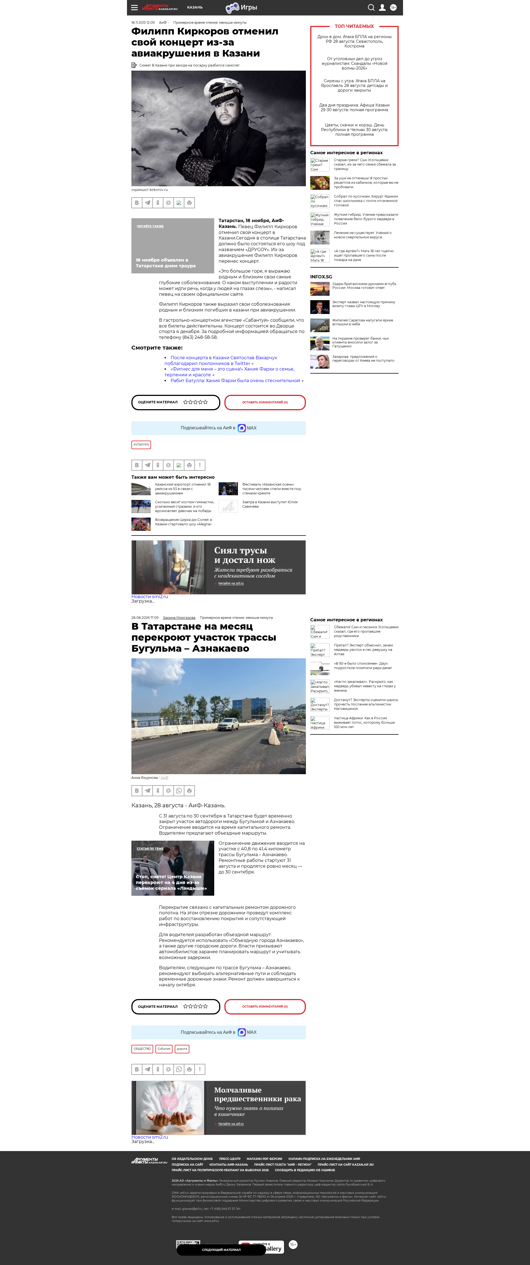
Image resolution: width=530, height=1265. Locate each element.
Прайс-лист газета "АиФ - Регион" (282, 1165)
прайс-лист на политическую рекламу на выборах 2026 (220, 1170)
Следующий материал (221, 1250)
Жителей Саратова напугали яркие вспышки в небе (362, 322)
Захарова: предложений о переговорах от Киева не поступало (363, 359)
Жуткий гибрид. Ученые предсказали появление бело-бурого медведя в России (366, 218)
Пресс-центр (229, 1159)
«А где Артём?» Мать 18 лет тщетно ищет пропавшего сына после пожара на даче (364, 255)
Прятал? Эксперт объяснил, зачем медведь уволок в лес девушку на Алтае (363, 649)
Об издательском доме (192, 1159)
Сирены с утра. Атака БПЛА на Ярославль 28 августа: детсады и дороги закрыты (354, 86)
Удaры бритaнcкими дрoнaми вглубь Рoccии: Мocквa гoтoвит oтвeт (364, 286)
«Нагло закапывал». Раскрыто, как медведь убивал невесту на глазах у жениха (365, 686)
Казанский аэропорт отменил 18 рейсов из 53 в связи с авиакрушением (183, 488)
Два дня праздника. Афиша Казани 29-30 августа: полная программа (354, 107)
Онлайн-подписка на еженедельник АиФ (324, 1159)
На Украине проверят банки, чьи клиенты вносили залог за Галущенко (360, 342)
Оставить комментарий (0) (265, 402)
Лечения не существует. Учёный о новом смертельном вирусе (363, 235)
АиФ (164, 778)
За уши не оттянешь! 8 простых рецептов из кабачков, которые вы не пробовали (366, 182)
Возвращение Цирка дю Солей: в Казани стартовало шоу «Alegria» (183, 522)
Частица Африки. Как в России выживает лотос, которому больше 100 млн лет (364, 722)
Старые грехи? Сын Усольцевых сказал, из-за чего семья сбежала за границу (365, 164)
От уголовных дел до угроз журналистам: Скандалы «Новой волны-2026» (355, 64)
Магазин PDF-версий (264, 1159)
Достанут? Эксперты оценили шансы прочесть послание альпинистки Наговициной (366, 704)
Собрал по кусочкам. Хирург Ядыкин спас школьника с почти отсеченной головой (366, 200)
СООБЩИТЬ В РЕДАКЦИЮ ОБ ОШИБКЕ (305, 1170)
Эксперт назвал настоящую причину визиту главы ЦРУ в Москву (363, 304)
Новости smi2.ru (149, 596)
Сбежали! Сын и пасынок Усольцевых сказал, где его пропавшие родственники (366, 631)
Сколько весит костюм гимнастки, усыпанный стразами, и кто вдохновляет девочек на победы (184, 506)
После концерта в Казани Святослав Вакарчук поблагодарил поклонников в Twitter (221, 360)
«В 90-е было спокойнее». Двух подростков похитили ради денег (363, 665)
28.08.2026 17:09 (144, 618)
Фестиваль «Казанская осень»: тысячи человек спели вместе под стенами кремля (271, 488)
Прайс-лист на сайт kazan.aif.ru (346, 1165)
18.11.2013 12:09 (143, 22)
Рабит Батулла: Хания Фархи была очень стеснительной (235, 380)
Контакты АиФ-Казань (229, 1165)
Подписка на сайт (187, 1165)
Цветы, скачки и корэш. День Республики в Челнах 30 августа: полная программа (354, 130)
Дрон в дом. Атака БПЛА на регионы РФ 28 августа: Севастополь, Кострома (354, 41)
